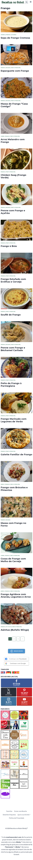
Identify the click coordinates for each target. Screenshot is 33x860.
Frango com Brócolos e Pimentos (14, 488)
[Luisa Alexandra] (14, 744)
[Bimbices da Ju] (23, 715)
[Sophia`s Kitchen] (5, 774)
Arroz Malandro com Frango (13, 140)
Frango (8, 34)
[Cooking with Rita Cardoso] (14, 724)
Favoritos (9, 811)
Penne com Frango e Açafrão (13, 211)
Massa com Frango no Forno (13, 524)
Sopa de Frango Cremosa (15, 38)
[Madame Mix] (23, 744)
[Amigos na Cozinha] (5, 715)
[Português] (14, 672)
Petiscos (9, 626)
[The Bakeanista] (23, 774)
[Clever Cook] (5, 724)
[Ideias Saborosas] (5, 744)
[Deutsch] (8, 672)
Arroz (2, 484)
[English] (2, 672)
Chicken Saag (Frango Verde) (13, 176)
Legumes (13, 34)
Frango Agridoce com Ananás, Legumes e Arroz (16, 595)
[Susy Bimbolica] (14, 774)
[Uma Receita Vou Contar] (5, 793)
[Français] (5, 672)
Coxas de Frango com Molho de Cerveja (13, 560)
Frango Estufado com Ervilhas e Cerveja (13, 280)
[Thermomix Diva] (14, 784)
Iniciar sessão (18, 651)
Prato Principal (16, 67)
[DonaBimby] (14, 734)
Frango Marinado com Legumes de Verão (13, 420)
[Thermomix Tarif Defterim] (23, 784)
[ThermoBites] (5, 784)
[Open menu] (30, 1)
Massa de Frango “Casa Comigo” (14, 105)
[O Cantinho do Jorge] (5, 754)
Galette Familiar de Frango (16, 454)
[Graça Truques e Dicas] (23, 734)
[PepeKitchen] (14, 764)
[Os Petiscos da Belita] (5, 764)
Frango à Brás (9, 246)
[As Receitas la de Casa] (14, 715)
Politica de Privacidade (16, 818)
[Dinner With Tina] (5, 734)
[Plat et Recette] (23, 764)
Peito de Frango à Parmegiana (11, 384)
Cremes (3, 34)
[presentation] (16, 21)
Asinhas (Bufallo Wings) (15, 630)
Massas (8, 67)
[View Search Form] (26, 2)
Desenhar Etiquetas (9, 815)
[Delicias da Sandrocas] (23, 724)
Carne (2, 136)
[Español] (17, 672)
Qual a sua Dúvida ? (24, 815)
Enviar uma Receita (20, 811)
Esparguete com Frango (15, 70)
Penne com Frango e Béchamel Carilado (13, 349)
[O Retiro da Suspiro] (23, 754)
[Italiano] (11, 672)
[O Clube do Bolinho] (14, 754)
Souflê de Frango (11, 314)
